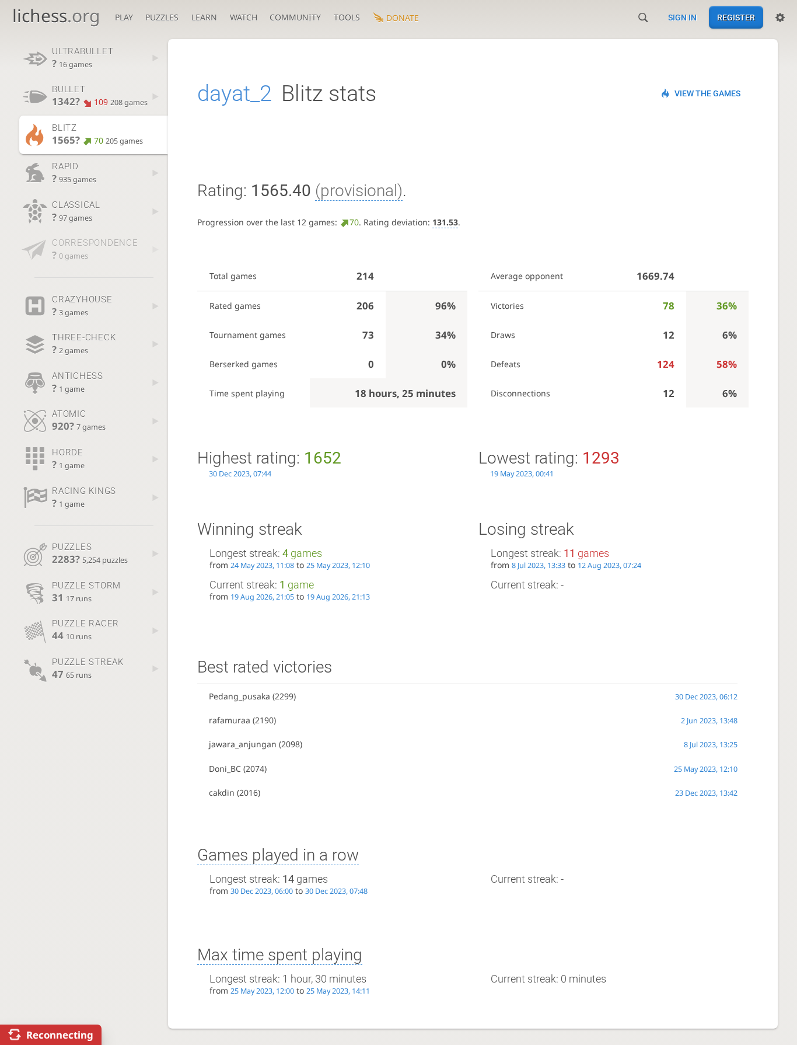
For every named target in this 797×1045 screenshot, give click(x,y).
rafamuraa (229, 720)
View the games (707, 93)
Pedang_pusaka (239, 696)
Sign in (682, 17)
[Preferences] (780, 17)
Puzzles (162, 17)
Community (295, 17)
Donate (402, 17)
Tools (347, 17)
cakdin (222, 792)
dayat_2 (234, 93)
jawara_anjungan (243, 744)
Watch (243, 17)
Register (736, 17)
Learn (204, 17)
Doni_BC (225, 768)
